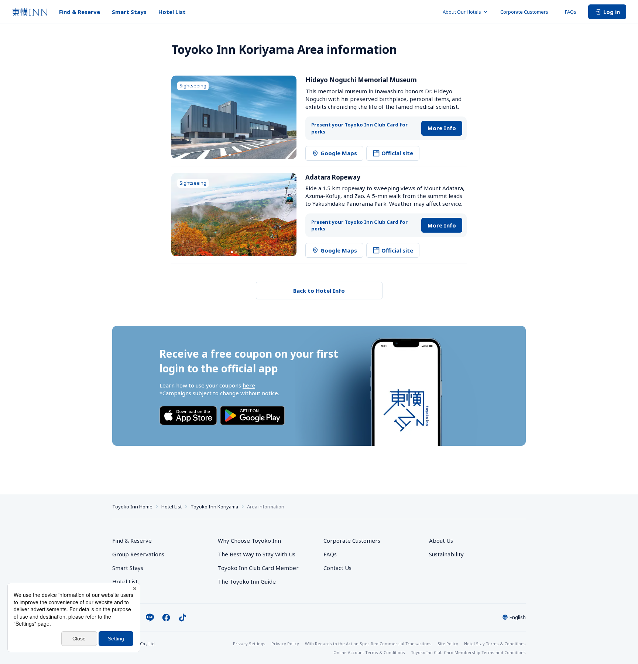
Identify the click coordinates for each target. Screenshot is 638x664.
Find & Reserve (79, 11)
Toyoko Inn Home (132, 506)
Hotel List (172, 11)
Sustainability (446, 554)
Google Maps (338, 153)
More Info (442, 128)
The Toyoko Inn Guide (247, 581)
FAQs (570, 11)
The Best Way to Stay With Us (256, 554)
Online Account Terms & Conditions (369, 652)
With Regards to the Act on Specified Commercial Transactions (368, 643)
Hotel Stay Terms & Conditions (495, 643)
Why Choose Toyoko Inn (249, 540)
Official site (397, 153)
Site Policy (448, 643)
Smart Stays (129, 11)
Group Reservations (138, 554)
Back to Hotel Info (319, 290)
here (249, 385)
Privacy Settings (249, 643)
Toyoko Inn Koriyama (214, 506)
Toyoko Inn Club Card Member (258, 567)
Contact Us (337, 567)
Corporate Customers (526, 11)
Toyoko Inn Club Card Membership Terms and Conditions (468, 652)
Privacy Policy (285, 643)
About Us (441, 540)
